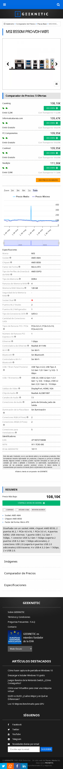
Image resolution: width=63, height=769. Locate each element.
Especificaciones (15, 585)
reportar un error (38, 510)
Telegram (16, 739)
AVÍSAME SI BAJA (24, 510)
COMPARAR (9, 510)
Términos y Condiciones (19, 617)
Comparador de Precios (25, 24)
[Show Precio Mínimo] (41, 196)
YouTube (16, 734)
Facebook (17, 724)
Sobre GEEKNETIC (16, 612)
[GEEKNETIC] (31, 14)
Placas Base (42, 24)
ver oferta (50, 108)
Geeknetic (10, 24)
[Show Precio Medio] (21, 196)
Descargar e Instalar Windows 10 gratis (26, 675)
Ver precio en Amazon (48, 180)
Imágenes (10, 561)
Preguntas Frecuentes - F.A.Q (21, 622)
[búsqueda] (58, 5)
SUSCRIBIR (46, 749)
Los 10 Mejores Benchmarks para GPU (26, 704)
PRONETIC (49, 763)
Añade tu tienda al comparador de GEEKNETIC (31, 472)
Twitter (15, 729)
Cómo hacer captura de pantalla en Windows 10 (30, 670)
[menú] (5, 5)
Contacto (12, 626)
